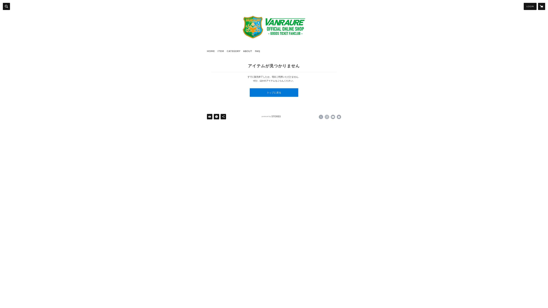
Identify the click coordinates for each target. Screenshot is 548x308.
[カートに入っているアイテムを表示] (541, 6)
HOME (211, 51)
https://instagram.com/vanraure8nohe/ (327, 117)
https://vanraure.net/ (339, 117)
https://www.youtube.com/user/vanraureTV (333, 117)
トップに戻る (274, 92)
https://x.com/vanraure (321, 117)
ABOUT (247, 51)
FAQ (257, 51)
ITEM (221, 51)
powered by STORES (271, 116)
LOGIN (530, 6)
